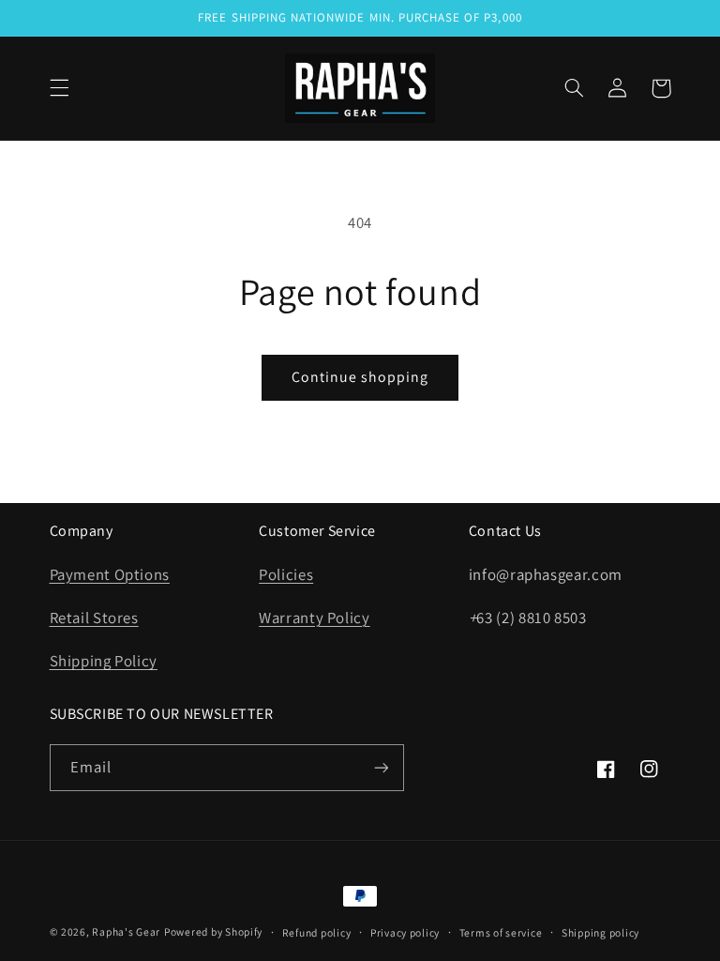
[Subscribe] (380, 767)
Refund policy (317, 932)
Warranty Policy (314, 617)
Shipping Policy (104, 660)
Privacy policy (405, 932)
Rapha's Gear (126, 931)
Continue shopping (360, 377)
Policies (286, 574)
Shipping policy (600, 932)
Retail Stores (94, 617)
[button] (59, 88)
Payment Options (110, 574)
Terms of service (501, 932)
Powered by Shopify (213, 931)
